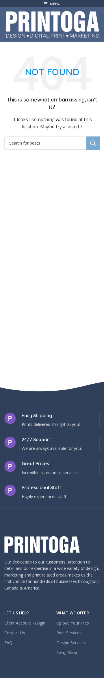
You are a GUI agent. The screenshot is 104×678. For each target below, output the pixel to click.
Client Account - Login (24, 623)
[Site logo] (52, 24)
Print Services (68, 632)
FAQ (8, 642)
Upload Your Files (72, 623)
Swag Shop (66, 652)
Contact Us (14, 632)
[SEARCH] (93, 143)
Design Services (71, 642)
